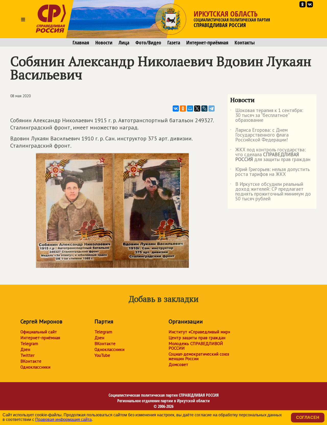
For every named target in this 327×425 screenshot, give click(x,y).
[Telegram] (211, 108)
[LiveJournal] (204, 108)
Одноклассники (35, 367)
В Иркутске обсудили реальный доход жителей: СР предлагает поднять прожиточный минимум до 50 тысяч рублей (270, 192)
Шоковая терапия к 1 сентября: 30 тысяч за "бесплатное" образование (266, 115)
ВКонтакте (30, 361)
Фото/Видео (148, 42)
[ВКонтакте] (176, 108)
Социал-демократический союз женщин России (199, 356)
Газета (173, 42)
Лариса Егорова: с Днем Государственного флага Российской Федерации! (259, 135)
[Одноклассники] (183, 108)
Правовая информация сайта (63, 419)
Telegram (29, 343)
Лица (124, 42)
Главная (81, 42)
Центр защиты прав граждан (197, 337)
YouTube (102, 355)
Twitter (27, 355)
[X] (197, 108)
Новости (103, 42)
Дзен (25, 349)
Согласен (307, 417)
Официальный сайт (38, 332)
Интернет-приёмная (207, 42)
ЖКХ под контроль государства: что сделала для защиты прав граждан (270, 154)
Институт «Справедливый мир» (199, 332)
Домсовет (178, 364)
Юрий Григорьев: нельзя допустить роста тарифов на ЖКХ (270, 172)
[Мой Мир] (190, 108)
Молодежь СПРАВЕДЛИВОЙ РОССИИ (196, 345)
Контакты (245, 42)
